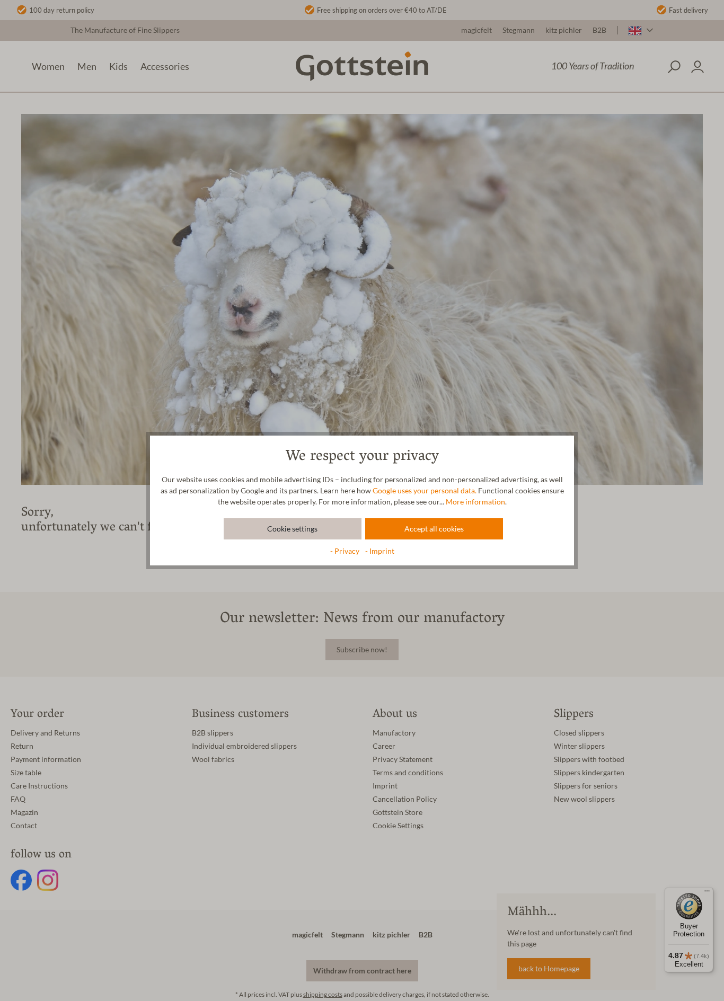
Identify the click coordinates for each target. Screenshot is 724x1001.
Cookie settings (292, 529)
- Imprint (379, 551)
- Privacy (345, 551)
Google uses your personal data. (424, 490)
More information (475, 502)
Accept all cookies (434, 529)
